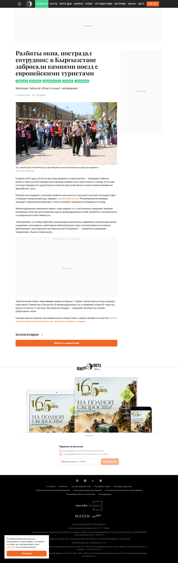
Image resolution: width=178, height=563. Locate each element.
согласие (70, 451)
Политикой (69, 454)
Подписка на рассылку (71, 446)
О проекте (50, 486)
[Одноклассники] (93, 480)
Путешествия (103, 4)
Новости (41, 4)
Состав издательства (81, 486)
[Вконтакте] (85, 480)
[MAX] (77, 480)
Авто (141, 4)
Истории (120, 4)
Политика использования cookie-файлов (123, 490)
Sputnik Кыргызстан (68, 198)
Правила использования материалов (53, 490)
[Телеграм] (101, 480)
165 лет (153, 4)
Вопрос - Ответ (83, 4)
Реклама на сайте (102, 486)
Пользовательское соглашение (87, 490)
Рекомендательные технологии (80, 494)
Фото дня (66, 4)
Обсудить (41, 95)
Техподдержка (105, 494)
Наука (132, 4)
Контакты (63, 486)
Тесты (53, 4)
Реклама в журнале (123, 486)
